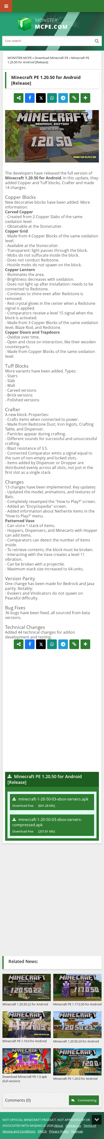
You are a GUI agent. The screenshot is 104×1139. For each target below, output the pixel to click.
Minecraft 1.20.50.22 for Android (25, 1004)
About (58, 1125)
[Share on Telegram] (63, 98)
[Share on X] (41, 98)
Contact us (73, 1125)
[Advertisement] (52, 710)
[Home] (52, 24)
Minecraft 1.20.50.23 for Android (76, 1041)
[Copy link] (74, 98)
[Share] (18, 98)
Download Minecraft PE (51, 58)
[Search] (97, 41)
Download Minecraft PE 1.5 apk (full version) (24, 1078)
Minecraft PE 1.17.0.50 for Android (77, 1004)
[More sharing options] (85, 98)
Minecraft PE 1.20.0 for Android (75, 1078)
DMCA (42, 1131)
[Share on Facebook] (30, 98)
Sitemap (77, 1131)
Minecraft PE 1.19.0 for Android (24, 1041)
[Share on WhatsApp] (52, 98)
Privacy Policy (59, 1131)
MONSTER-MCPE (19, 58)
